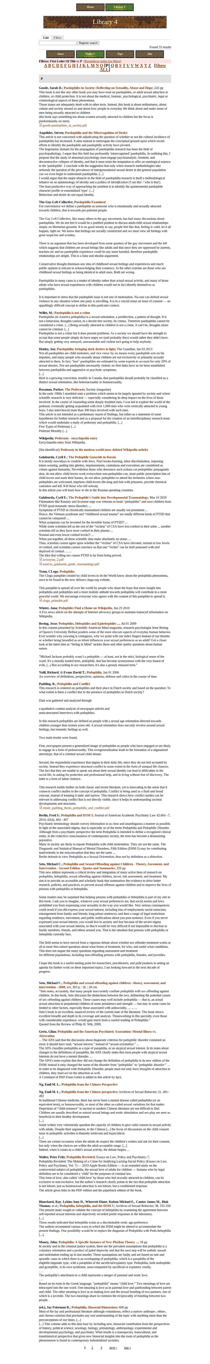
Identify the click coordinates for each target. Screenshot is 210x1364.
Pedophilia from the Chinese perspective (89, 1092)
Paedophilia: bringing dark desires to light (86, 349)
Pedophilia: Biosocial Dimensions (94, 1307)
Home (90, 7)
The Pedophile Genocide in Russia (92, 457)
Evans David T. (74, 672)
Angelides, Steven (51, 132)
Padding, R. (47, 684)
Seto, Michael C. (50, 864)
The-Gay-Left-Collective (56, 202)
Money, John (48, 1242)
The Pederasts (74, 389)
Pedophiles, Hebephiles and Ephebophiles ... (89, 623)
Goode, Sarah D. (50, 88)
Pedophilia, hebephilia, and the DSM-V (87, 1206)
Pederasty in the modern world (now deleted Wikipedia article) (104, 449)
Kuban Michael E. (121, 1201)
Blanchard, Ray (50, 1201)
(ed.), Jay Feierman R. (54, 1307)
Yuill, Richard (49, 672)
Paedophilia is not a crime (72, 313)
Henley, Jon (47, 349)
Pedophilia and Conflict (73, 684)
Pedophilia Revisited (80, 1157)
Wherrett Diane (96, 1201)
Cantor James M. (148, 1201)
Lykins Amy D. (73, 1201)
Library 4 (119, 7)
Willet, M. (46, 313)
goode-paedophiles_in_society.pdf (65, 125)
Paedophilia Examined (90, 202)
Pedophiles (67, 571)
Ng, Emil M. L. (49, 1084)
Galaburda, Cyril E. (53, 457)
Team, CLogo (48, 571)
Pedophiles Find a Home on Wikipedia (85, 608)
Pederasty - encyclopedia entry (76, 438)
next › (113, 1347)
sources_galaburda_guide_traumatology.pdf (71, 564)
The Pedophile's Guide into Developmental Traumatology (108, 497)
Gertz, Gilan (47, 1031)
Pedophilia (94, 672)
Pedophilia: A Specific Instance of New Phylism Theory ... (98, 1242)
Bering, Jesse (48, 623)
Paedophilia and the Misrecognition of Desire (96, 132)
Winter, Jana (48, 608)
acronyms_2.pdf (53, 559)
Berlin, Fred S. (49, 815)
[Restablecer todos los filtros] (102, 61)
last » (127, 1347)
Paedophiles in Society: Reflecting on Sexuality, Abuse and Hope (108, 88)
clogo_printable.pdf (55, 600)
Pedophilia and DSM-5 (77, 815)
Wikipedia (46, 438)
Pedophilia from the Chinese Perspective (90, 1084)
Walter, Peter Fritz (52, 1157)
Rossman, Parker (51, 389)
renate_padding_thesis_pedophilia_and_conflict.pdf (76, 808)
